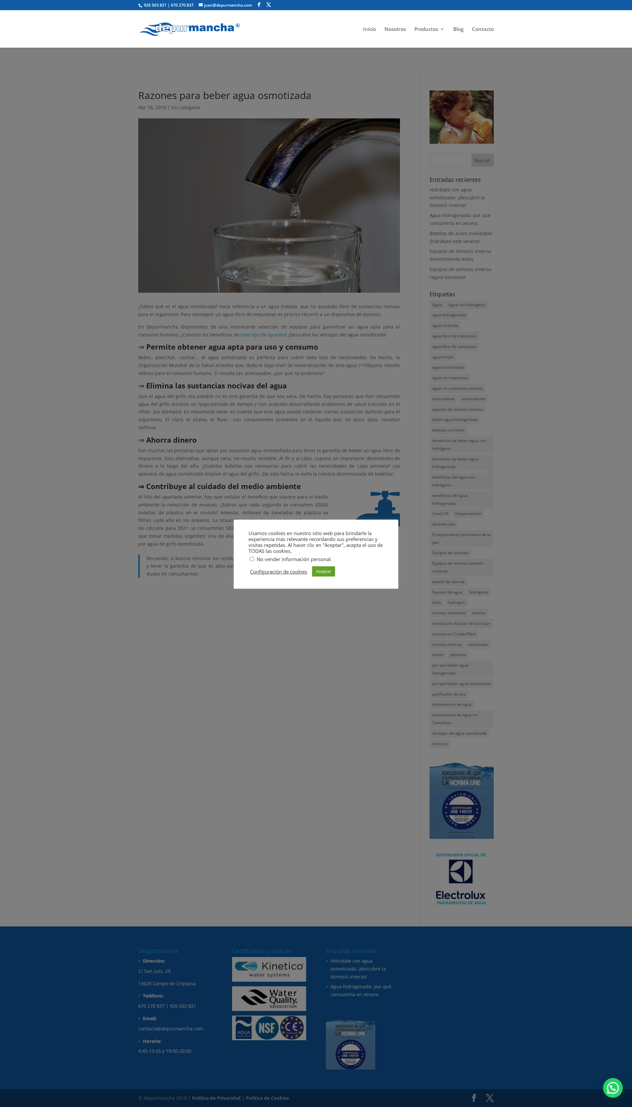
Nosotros (395, 29)
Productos (426, 29)
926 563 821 (155, 5)
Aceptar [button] (323, 571)
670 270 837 (182, 5)
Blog (458, 29)
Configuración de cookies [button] (278, 572)
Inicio (369, 29)
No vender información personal (293, 559)
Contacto (483, 29)
